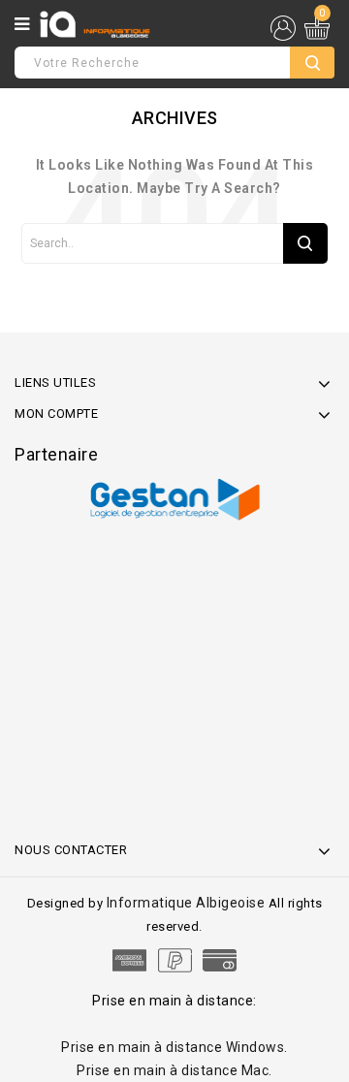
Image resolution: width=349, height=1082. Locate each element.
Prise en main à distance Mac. (174, 1070)
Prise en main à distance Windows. (174, 1047)
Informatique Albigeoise (188, 902)
